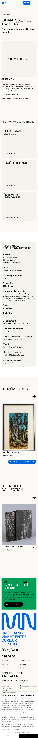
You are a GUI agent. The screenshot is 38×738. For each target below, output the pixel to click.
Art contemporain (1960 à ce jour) (16, 324)
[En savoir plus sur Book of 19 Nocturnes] (19, 524)
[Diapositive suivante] (34, 396)
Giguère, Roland (9, 260)
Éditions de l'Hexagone (11, 263)
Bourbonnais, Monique (11, 257)
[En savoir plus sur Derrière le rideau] (19, 427)
